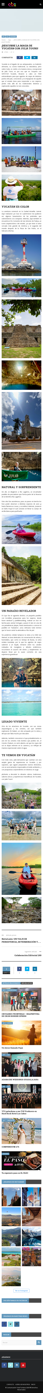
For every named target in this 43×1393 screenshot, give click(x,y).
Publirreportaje (11, 990)
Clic (7, 36)
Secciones (13, 36)
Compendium (10, 1120)
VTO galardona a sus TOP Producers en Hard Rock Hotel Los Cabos (19, 1112)
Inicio (33, 1384)
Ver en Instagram (21, 1291)
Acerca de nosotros (22, 1384)
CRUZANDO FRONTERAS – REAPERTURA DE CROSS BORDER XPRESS (20, 1015)
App (3, 36)
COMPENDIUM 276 (10, 1147)
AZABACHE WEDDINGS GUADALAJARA (20, 1079)
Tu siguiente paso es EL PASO (15, 1173)
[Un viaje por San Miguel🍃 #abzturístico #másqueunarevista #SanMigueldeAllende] (11, 1196)
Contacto (10, 1384)
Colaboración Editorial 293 (27, 955)
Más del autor (27, 983)
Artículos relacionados (11, 983)
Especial (9, 1023)
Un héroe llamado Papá (12, 1048)
